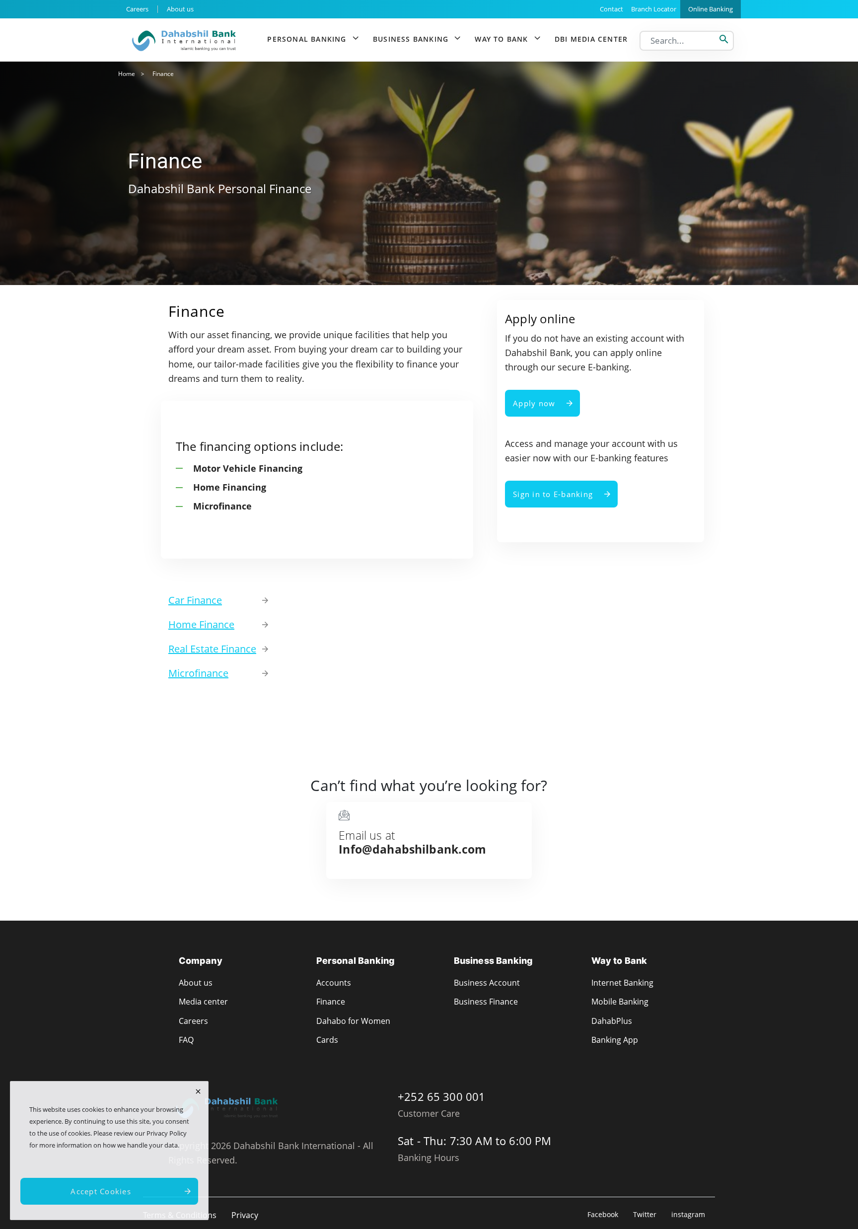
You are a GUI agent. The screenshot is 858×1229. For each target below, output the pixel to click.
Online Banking (710, 8)
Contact (611, 8)
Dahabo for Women (353, 1020)
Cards (327, 1039)
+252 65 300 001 (441, 1096)
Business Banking (410, 39)
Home (126, 74)
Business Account (487, 982)
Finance (330, 1001)
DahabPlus (611, 1020)
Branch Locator (653, 8)
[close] (198, 1091)
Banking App (614, 1039)
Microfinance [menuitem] (198, 673)
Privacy (244, 1215)
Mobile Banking (619, 1001)
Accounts (333, 982)
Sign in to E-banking (553, 494)
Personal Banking (306, 39)
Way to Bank (501, 39)
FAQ (186, 1039)
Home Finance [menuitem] (201, 624)
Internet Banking (622, 982)
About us (180, 8)
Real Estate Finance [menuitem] (212, 648)
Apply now (534, 403)
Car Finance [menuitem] (195, 600)
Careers (137, 8)
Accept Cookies (101, 1191)
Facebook (602, 1214)
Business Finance (486, 1001)
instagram (688, 1214)
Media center (203, 1001)
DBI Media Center (591, 39)
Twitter (644, 1214)
